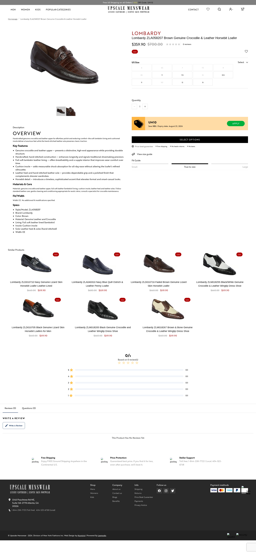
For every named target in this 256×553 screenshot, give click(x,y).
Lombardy (146, 33)
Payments (139, 501)
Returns (138, 493)
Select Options (190, 139)
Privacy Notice (141, 505)
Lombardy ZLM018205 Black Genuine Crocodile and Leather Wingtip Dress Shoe (103, 329)
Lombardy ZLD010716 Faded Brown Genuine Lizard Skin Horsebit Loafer (159, 284)
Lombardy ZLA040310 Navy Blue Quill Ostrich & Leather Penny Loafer (97, 284)
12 (182, 82)
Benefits (116, 501)
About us (116, 489)
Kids (92, 497)
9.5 (182, 75)
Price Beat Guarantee (144, 497)
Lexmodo (102, 535)
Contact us (117, 493)
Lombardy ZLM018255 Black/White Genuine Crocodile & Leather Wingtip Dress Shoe (219, 284)
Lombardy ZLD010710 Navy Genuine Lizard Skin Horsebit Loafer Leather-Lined (36, 284)
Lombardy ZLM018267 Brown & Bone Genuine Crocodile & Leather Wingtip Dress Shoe (168, 329)
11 (141, 82)
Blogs (114, 497)
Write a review (15, 425)
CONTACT (193, 9)
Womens (94, 493)
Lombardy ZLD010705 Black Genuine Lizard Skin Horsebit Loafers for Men (38, 329)
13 (202, 82)
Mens (92, 489)
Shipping (138, 489)
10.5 (223, 75)
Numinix (81, 535)
